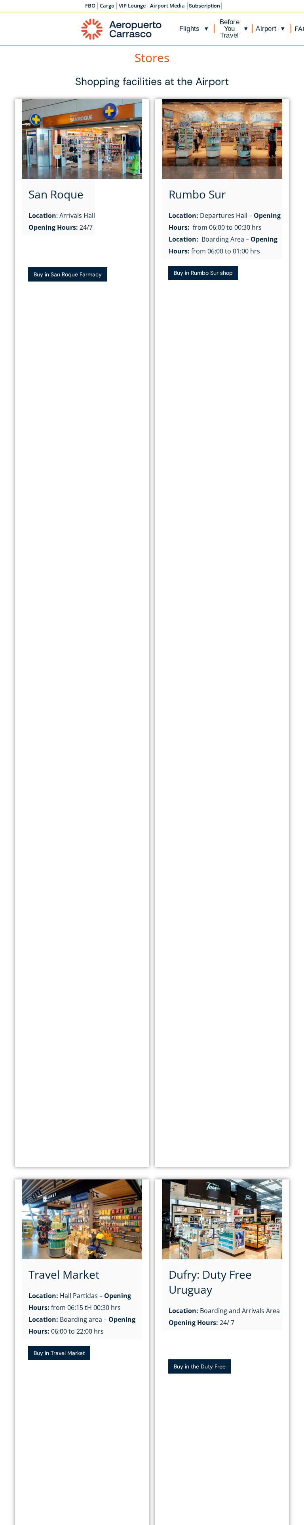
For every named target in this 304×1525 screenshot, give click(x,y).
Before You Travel (234, 29)
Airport (270, 28)
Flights (193, 28)
